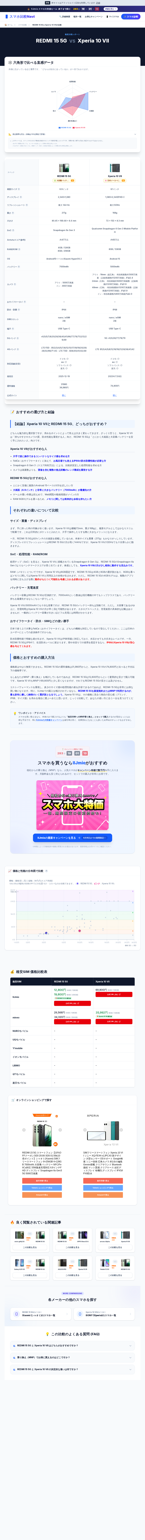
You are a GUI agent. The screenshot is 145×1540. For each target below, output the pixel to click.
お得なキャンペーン (94, 16)
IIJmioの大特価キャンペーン (49, 720)
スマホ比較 (22, 25)
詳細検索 (64, 16)
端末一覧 (77, 16)
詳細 (98, 3)
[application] (72, 101)
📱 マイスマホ (112, 16)
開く (64, 395)
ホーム (9, 25)
